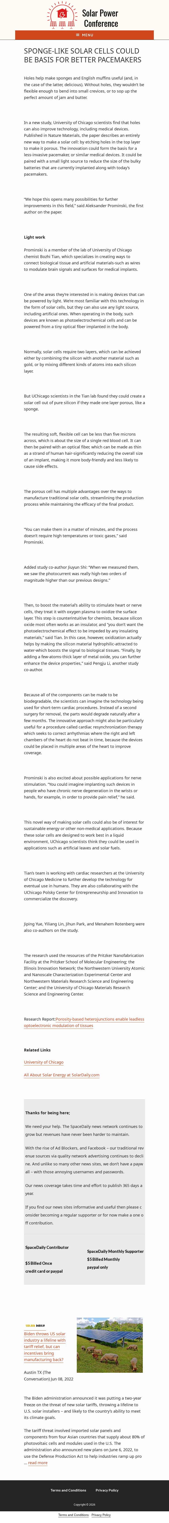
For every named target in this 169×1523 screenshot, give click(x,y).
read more (38, 1462)
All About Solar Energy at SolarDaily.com (61, 1074)
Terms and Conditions (73, 1515)
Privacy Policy (101, 1515)
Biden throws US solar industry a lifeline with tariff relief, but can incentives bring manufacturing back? (45, 1346)
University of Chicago (44, 1062)
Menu (88, 35)
